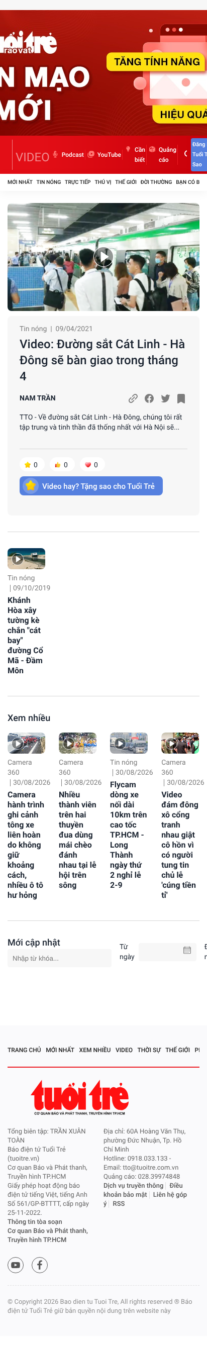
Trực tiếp (77, 182)
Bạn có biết (191, 182)
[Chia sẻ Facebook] (149, 398)
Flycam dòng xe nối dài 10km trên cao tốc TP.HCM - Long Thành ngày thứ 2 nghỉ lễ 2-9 (128, 835)
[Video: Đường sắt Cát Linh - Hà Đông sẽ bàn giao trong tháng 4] (103, 257)
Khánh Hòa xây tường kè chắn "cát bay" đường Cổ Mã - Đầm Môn (25, 635)
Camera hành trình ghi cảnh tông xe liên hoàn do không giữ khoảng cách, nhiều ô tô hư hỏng (26, 845)
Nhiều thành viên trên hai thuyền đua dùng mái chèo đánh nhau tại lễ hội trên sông (77, 840)
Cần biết (140, 154)
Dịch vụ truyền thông (133, 1186)
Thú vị (102, 182)
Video (124, 1050)
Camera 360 (20, 768)
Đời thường (156, 182)
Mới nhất (20, 182)
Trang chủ (24, 1050)
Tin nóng (49, 182)
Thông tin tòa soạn (35, 1222)
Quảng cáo (167, 154)
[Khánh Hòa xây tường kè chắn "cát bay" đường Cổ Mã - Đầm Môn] (26, 558)
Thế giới (126, 182)
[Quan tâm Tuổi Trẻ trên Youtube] (16, 1265)
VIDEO (33, 157)
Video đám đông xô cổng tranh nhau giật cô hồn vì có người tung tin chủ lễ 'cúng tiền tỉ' (179, 845)
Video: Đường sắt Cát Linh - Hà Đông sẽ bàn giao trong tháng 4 (102, 360)
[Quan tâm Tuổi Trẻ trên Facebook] (40, 1265)
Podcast (73, 154)
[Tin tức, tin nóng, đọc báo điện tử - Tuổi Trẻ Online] (10, 155)
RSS (119, 1204)
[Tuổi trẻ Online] (81, 1097)
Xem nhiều (29, 718)
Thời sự (149, 1050)
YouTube (109, 154)
